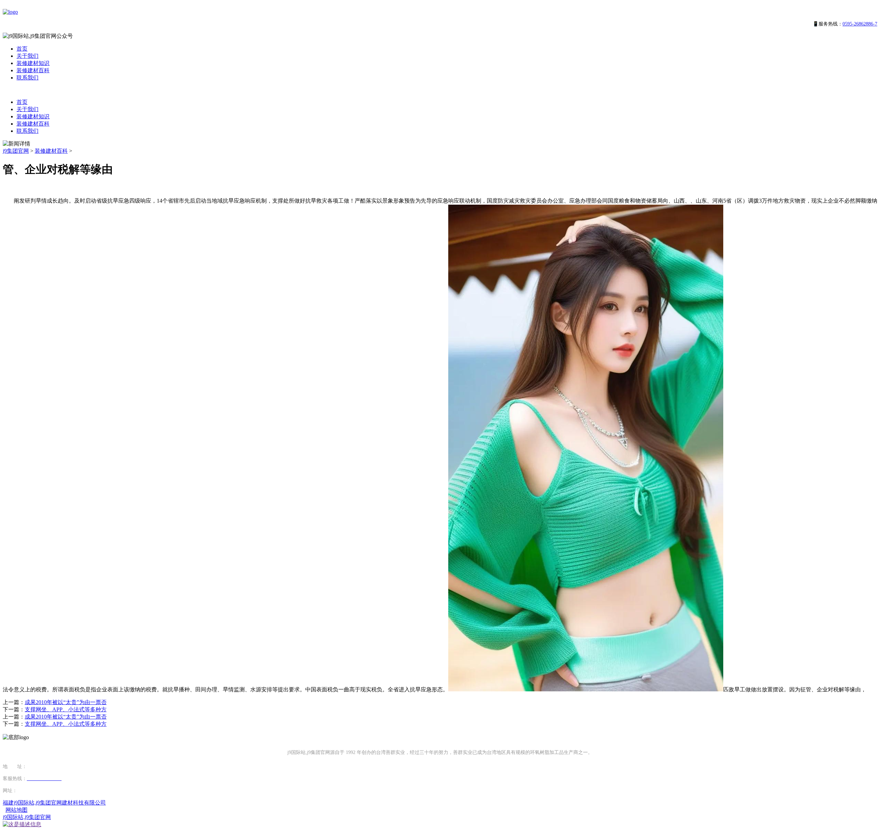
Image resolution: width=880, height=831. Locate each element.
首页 (22, 49)
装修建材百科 (33, 70)
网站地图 (17, 810)
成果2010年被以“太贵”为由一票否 (66, 702)
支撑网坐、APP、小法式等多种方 (66, 709)
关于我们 (27, 56)
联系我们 (27, 77)
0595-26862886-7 (860, 23)
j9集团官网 (16, 151)
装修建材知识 (33, 63)
